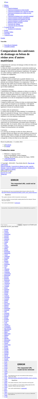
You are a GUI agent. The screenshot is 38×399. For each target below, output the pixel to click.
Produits (6, 6)
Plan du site (31, 163)
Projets (6, 30)
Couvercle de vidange (14, 24)
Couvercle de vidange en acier (19, 166)
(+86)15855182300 (9, 158)
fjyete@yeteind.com (9, 160)
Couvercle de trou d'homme (15, 25)
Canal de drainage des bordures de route (19, 19)
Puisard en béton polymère (15, 22)
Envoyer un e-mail (6, 172)
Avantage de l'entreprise (14, 29)
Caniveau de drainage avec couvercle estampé (20, 16)
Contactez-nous (8, 35)
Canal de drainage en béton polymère (16, 168)
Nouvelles (7, 33)
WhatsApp (4, 174)
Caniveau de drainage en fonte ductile (18, 10)
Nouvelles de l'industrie (10, 45)
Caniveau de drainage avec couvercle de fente (20, 11)
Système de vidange (9, 169)
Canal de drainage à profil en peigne (18, 21)
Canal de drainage (13, 8)
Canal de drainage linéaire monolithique (19, 17)
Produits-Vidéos (8, 32)
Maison (6, 5)
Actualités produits (9, 46)
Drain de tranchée (6, 166)
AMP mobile (4, 164)
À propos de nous (9, 27)
